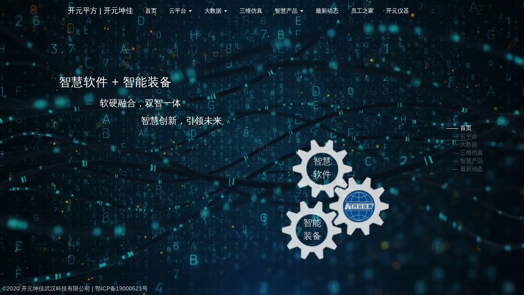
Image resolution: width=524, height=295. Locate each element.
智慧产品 (287, 10)
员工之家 (362, 10)
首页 (151, 10)
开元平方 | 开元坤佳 (100, 11)
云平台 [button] (178, 10)
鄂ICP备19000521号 (121, 288)
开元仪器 (397, 10)
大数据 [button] (213, 10)
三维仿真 (250, 10)
